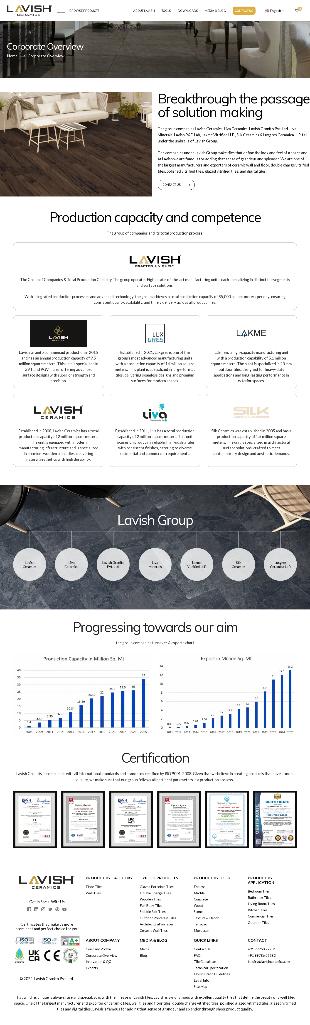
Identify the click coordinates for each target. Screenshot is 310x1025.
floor (265, 165)
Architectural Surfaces (157, 924)
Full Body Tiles (151, 905)
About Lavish (144, 10)
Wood (198, 905)
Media (144, 949)
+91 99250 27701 (262, 949)
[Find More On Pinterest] (57, 909)
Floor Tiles (94, 887)
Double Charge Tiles (155, 893)
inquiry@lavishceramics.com (269, 961)
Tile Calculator (205, 961)
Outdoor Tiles (258, 922)
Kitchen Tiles (258, 910)
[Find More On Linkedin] (36, 909)
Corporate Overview (101, 955)
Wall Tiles (93, 893)
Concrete (201, 899)
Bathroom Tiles (259, 897)
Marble (199, 893)
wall (249, 165)
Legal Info (201, 980)
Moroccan (201, 930)
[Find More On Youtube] (64, 909)
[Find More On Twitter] (50, 909)
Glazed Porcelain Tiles (157, 887)
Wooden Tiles (150, 899)
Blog (143, 955)
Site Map (200, 986)
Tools (166, 10)
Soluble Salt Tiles (153, 912)
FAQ (197, 955)
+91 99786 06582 (262, 955)
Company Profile (98, 949)
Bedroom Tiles (259, 891)
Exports (92, 968)
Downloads (188, 10)
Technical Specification (211, 968)
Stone (198, 912)
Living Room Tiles (261, 904)
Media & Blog (215, 10)
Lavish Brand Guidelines (212, 974)
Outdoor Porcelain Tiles (158, 918)
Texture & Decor (206, 918)
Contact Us (244, 10)
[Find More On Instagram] (43, 909)
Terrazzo (200, 924)
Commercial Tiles (261, 916)
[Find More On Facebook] (29, 909)
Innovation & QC (98, 961)
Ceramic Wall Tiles (154, 930)
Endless (199, 887)
